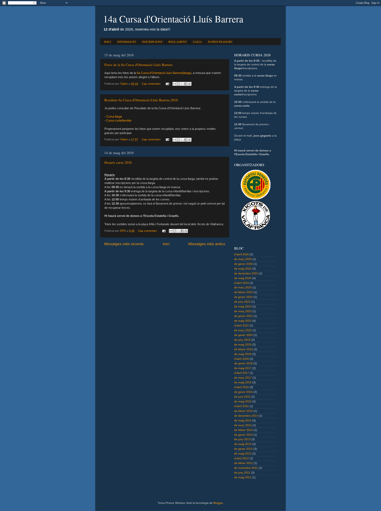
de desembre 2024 (246, 273)
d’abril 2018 (241, 358)
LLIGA (197, 42)
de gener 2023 (243, 316)
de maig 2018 (242, 354)
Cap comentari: (152, 83)
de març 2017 (243, 377)
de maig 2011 (242, 477)
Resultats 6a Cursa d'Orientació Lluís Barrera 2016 (141, 100)
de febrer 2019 (243, 349)
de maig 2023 (242, 306)
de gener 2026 (243, 263)
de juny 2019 (242, 339)
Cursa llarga (114, 116)
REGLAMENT (177, 42)
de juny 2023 (242, 301)
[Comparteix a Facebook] (186, 84)
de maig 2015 (242, 401)
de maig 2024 (242, 278)
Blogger (218, 502)
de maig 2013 (242, 444)
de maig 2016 (242, 382)
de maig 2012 (242, 453)
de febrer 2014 (243, 430)
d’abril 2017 (241, 372)
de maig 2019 (242, 344)
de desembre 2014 (246, 415)
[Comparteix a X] (182, 84)
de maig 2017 (242, 368)
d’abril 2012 (241, 458)
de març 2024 (243, 287)
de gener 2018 (243, 363)
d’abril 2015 (241, 406)
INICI (107, 42)
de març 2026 (243, 259)
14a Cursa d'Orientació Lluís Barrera (173, 18)
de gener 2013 (243, 448)
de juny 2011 (242, 472)
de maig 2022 (242, 320)
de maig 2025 (242, 268)
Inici (166, 244)
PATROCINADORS (220, 42)
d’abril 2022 (241, 325)
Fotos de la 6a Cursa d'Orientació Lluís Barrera (138, 64)
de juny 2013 (242, 439)
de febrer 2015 (243, 411)
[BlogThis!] (178, 84)
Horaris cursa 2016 (118, 162)
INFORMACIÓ (126, 42)
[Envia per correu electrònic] (174, 84)
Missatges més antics (206, 244)
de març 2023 (243, 311)
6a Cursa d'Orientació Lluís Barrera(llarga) (164, 73)
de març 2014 (243, 425)
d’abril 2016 (241, 387)
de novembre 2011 (246, 467)
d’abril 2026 (241, 254)
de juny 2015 (242, 396)
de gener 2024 (243, 297)
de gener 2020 (243, 335)
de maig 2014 (242, 420)
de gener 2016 (243, 391)
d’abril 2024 (241, 282)
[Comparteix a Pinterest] (189, 84)
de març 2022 (243, 330)
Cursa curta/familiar (119, 120)
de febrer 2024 (243, 292)
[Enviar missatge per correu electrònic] (167, 83)
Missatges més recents (124, 244)
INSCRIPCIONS (152, 42)
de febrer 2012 (243, 463)
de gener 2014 (243, 434)
